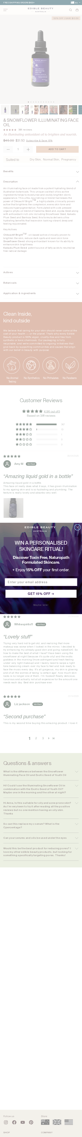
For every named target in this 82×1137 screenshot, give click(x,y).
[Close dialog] (77, 527)
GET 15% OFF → (41, 594)
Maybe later (41, 605)
